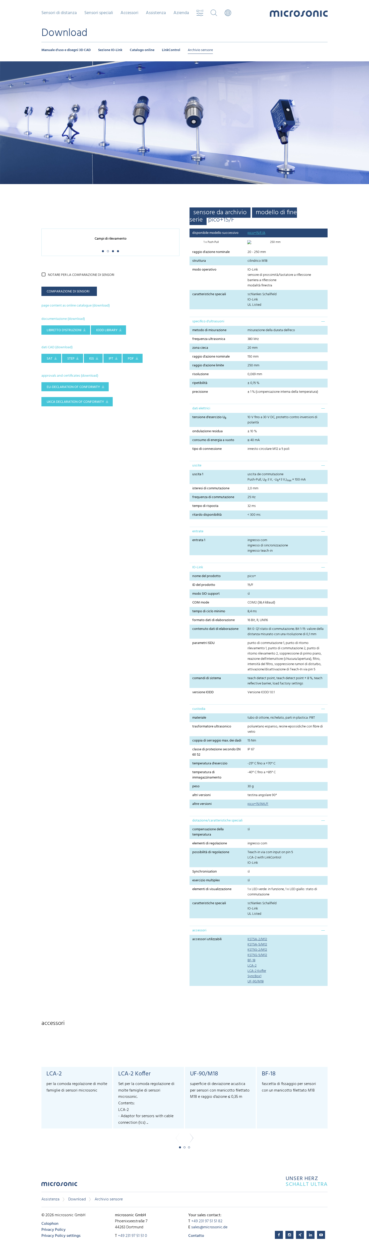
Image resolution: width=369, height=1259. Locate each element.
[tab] (259, 321)
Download (77, 1199)
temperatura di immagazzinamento (206, 774)
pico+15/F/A (256, 233)
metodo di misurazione (209, 330)
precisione (200, 392)
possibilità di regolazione (210, 852)
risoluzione (200, 374)
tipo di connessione (207, 449)
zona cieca (200, 348)
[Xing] (300, 1235)
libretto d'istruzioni (64, 330)
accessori (199, 930)
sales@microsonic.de (209, 1227)
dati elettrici (201, 408)
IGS (91, 359)
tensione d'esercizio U (209, 417)
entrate (197, 531)
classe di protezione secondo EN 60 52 (216, 752)
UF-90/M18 (256, 981)
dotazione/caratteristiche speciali (217, 820)
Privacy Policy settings (61, 1236)
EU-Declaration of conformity (73, 387)
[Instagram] (289, 1235)
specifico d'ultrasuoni (208, 321)
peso (196, 786)
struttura (199, 261)
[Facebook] (279, 1235)
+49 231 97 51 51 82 (206, 1221)
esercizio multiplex (206, 880)
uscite (196, 465)
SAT (49, 359)
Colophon (49, 1224)
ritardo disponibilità (207, 515)
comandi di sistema (206, 678)
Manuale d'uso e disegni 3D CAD (66, 50)
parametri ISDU (203, 643)
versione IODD (203, 692)
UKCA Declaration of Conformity (75, 402)
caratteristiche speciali (209, 294)
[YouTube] (321, 1235)
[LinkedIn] (310, 1235)
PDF (131, 359)
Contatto (196, 1236)
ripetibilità (199, 383)
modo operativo (204, 270)
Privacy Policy (53, 1230)
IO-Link (197, 567)
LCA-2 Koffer (257, 971)
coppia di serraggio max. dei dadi (216, 741)
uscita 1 (197, 474)
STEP (71, 359)
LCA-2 (252, 966)
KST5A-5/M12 (257, 944)
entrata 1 (198, 540)
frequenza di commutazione (213, 497)
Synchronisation (204, 872)
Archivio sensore (200, 50)
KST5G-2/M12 (257, 950)
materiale (199, 718)
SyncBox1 (254, 976)
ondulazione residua (207, 431)
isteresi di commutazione (210, 488)
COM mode (200, 602)
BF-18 (251, 960)
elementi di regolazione (209, 843)
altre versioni (202, 804)
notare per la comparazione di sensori (81, 275)
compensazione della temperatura (208, 832)
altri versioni (201, 795)
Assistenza (50, 1199)
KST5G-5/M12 (257, 955)
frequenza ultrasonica (208, 339)
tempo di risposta (205, 506)
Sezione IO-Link (110, 50)
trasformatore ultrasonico (211, 726)
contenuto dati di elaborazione (215, 629)
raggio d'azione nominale (211, 252)
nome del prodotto (206, 576)
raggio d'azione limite (208, 365)
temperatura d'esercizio (209, 763)
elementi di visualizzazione (211, 889)
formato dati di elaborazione (213, 620)
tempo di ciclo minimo (208, 611)
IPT (111, 359)
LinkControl (171, 50)
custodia (198, 709)
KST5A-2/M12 (257, 939)
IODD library (106, 330)
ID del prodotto (203, 585)
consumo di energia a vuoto (213, 440)
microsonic (59, 1185)
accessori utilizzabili (207, 939)
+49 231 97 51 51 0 (132, 1236)
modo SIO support (206, 594)
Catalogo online (142, 50)
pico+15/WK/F (258, 804)
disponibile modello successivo (215, 233)
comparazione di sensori (68, 291)
